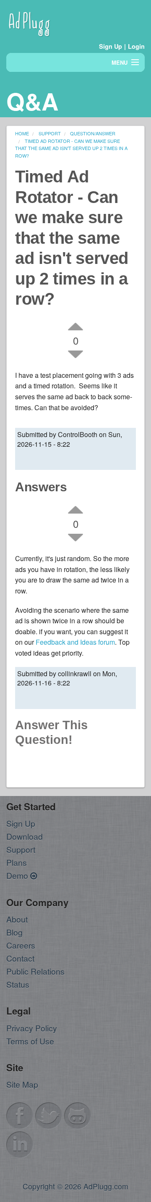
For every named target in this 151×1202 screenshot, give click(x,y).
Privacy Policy (31, 1027)
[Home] (29, 22)
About (17, 919)
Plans (16, 862)
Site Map (22, 1084)
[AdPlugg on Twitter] (48, 1114)
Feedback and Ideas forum (75, 642)
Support (20, 849)
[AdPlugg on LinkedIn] (19, 1143)
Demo (18, 875)
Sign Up (110, 46)
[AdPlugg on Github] (77, 1114)
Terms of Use (30, 1040)
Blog (14, 932)
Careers (20, 945)
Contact (20, 958)
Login (136, 46)
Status (17, 984)
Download (24, 836)
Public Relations (35, 971)
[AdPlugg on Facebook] (19, 1114)
